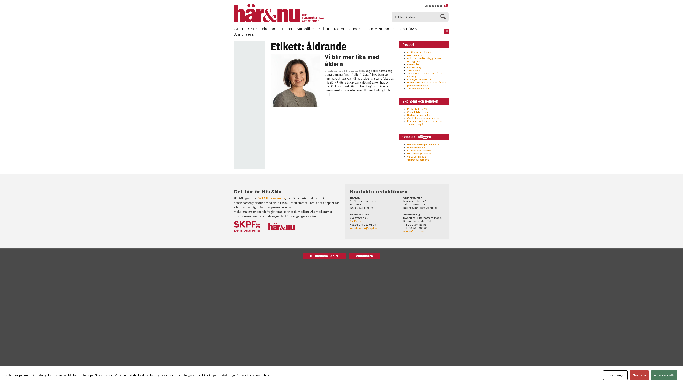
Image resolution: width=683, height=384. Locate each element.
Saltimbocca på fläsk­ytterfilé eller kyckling (425, 75)
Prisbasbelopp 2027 (417, 109)
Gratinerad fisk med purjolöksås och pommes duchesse (426, 84)
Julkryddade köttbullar (419, 88)
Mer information (414, 231)
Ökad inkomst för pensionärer (423, 118)
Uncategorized (334, 71)
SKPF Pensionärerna (271, 198)
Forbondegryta (415, 67)
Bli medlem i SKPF (324, 256)
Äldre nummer (380, 28)
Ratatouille (413, 64)
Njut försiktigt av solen (419, 153)
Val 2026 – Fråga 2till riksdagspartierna (418, 158)
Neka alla (639, 375)
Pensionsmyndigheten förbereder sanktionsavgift (425, 122)
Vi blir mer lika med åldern (352, 60)
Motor (339, 28)
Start (238, 28)
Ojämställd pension (417, 112)
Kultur (324, 28)
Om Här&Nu (409, 28)
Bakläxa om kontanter (418, 115)
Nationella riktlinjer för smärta (423, 144)
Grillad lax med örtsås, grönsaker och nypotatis (425, 60)
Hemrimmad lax (415, 55)
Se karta (355, 221)
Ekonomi (269, 28)
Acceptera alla (664, 375)
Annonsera (244, 34)
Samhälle (305, 28)
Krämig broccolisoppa (419, 79)
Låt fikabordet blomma (419, 52)
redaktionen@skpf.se (364, 228)
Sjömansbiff (413, 70)
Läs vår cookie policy (254, 375)
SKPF (252, 28)
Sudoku (356, 28)
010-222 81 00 (367, 224)
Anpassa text (436, 5)
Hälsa (287, 28)
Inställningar (615, 375)
